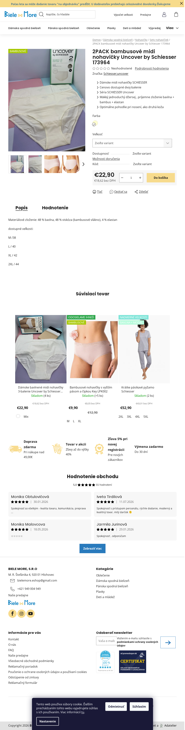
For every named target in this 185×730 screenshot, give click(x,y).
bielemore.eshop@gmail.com (37, 580)
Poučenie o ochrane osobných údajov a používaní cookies (47, 672)
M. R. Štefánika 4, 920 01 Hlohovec (31, 575)
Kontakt (13, 639)
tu (82, 712)
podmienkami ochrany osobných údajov (137, 643)
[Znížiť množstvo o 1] (122, 177)
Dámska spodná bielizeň (112, 581)
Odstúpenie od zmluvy (23, 677)
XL (79, 421)
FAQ (11, 650)
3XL (129, 417)
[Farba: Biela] (18, 417)
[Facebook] (12, 613)
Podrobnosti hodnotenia (152, 68)
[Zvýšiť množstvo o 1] (140, 177)
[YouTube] (30, 613)
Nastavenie (47, 721)
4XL (137, 417)
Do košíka (161, 178)
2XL (121, 417)
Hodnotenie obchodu (92, 476)
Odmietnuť (116, 707)
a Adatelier (167, 725)
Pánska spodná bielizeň (112, 586)
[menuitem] (24, 28)
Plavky (100, 592)
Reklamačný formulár (22, 683)
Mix (26, 417)
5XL (145, 417)
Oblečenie (103, 575)
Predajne (145, 14)
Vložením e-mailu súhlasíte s (137, 642)
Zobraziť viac (92, 548)
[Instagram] (21, 613)
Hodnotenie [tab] (55, 208)
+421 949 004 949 (29, 589)
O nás (12, 645)
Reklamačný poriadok (23, 666)
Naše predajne (18, 595)
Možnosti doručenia (106, 159)
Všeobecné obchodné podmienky (31, 661)
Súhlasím (139, 707)
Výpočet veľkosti (123, 14)
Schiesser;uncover (116, 74)
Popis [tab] (22, 208)
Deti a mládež (105, 597)
